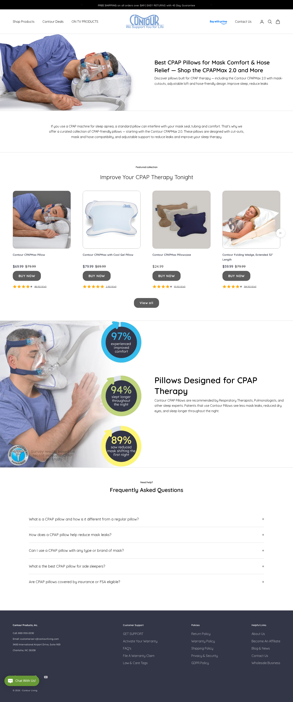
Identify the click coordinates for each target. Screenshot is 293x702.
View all (146, 303)
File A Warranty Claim (138, 656)
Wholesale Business (266, 663)
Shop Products (23, 22)
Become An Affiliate (266, 641)
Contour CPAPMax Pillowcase (171, 255)
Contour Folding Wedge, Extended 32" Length (247, 257)
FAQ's (127, 648)
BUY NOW (27, 276)
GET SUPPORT (133, 634)
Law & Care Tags (135, 663)
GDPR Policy (200, 663)
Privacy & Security (204, 656)
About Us (258, 634)
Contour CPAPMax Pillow (29, 255)
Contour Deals (53, 22)
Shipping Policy (202, 648)
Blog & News (261, 648)
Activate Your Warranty (140, 641)
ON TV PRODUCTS (85, 22)
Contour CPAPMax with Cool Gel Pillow (108, 255)
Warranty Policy (203, 641)
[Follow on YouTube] (46, 677)
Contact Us (243, 22)
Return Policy (200, 634)
